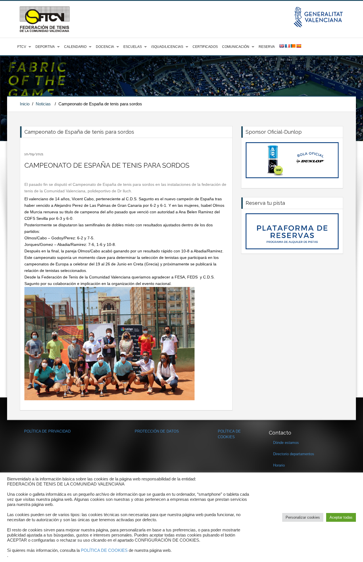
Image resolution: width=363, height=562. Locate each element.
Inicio (24, 103)
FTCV (21, 47)
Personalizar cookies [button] (303, 517)
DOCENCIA (105, 47)
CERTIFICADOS (205, 47)
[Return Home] (44, 19)
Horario (279, 465)
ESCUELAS (132, 47)
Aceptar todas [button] (341, 517)
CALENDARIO (75, 47)
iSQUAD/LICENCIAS (167, 47)
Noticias (43, 103)
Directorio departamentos (293, 454)
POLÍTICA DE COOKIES (104, 550)
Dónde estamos (286, 442)
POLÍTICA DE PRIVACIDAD (47, 431)
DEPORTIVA (45, 47)
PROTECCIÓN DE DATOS (157, 431)
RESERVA (267, 47)
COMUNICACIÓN (235, 47)
